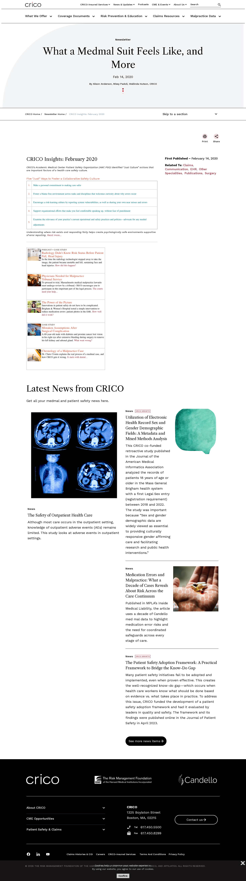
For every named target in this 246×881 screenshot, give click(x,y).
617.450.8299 (151, 833)
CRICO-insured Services (94, 4)
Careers (100, 854)
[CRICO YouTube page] (48, 854)
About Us (179, 4)
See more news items (144, 741)
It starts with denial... (77, 357)
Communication (176, 169)
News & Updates (122, 4)
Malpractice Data (203, 16)
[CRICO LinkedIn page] (38, 854)
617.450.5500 (151, 827)
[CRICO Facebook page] (28, 854)
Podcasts (143, 4)
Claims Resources (167, 16)
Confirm (123, 876)
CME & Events (160, 4)
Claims (188, 165)
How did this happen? (65, 265)
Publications (193, 173)
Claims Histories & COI (80, 854)
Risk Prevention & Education (122, 16)
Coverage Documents (74, 16)
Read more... (54, 235)
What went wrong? (83, 340)
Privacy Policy (177, 854)
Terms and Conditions (153, 854)
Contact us (194, 819)
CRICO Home (32, 114)
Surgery (210, 173)
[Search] (219, 4)
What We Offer (36, 16)
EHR (193, 169)
